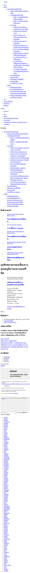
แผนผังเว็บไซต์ (13, 340)
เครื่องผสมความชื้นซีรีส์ (16, 79)
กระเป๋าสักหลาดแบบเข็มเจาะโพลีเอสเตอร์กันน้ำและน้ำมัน (21, 71)
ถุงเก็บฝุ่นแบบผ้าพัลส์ (16, 97)
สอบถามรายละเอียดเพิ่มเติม (14, 306)
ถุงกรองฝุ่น (13, 25)
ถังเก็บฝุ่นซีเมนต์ (5, 347)
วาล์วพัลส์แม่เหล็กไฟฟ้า (16, 15)
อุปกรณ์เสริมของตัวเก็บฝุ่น (14, 9)
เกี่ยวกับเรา (7, 103)
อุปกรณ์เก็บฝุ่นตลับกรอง (17, 89)
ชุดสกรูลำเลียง (14, 77)
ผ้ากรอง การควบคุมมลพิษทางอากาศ (17, 345)
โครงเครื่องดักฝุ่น (15, 75)
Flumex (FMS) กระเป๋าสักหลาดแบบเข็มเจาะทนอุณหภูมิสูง (20, 37)
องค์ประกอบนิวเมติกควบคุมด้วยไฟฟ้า (17, 133)
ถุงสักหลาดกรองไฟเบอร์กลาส (18, 152)
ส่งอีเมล (3, 365)
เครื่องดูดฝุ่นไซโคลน (16, 87)
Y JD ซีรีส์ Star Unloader (16, 83)
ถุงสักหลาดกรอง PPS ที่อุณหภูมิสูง (19, 158)
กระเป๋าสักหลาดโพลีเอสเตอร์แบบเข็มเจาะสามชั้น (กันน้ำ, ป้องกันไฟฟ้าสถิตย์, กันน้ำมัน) (19, 178)
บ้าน (5, 5)
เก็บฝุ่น (9, 85)
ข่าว (5, 99)
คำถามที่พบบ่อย (8, 101)
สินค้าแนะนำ (4, 340)
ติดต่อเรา (6, 105)
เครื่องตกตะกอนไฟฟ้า (7, 342)
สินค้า (5, 7)
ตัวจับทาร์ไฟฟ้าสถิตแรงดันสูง (18, 95)
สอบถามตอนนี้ (5, 338)
